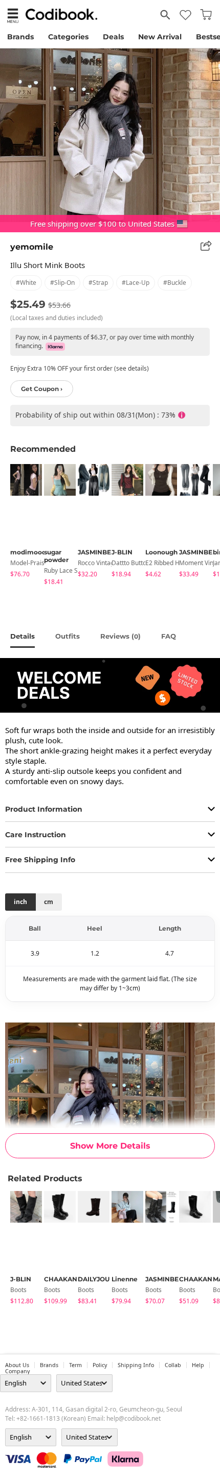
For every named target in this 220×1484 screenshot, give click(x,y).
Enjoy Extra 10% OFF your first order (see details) (79, 368)
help (198, 1365)
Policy (100, 1365)
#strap (98, 282)
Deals (113, 36)
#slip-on (62, 282)
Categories (68, 36)
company (17, 1371)
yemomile (31, 247)
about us (17, 1365)
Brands (20, 36)
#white (26, 282)
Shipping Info (136, 1365)
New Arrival (160, 36)
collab (173, 1365)
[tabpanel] (22, 522)
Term (75, 1365)
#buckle (174, 282)
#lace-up (135, 282)
